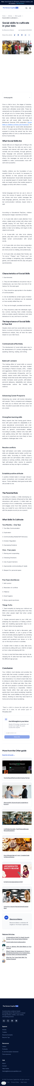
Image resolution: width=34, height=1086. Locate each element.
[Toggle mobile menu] (30, 8)
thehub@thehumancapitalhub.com (11, 1071)
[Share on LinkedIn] (21, 35)
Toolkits (4, 1032)
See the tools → (20, 3)
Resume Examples (7, 1035)
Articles (10, 16)
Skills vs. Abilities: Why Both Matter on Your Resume (18, 947)
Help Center (5, 1068)
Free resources (6, 1054)
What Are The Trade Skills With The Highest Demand (16, 958)
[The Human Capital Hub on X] (8, 1020)
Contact (4, 1066)
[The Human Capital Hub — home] (10, 8)
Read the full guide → (8, 755)
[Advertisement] (17, 72)
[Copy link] (29, 35)
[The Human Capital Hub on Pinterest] (16, 1020)
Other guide (18, 16)
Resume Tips (6, 1037)
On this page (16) (8, 97)
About (4, 1063)
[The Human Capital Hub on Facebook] (12, 1020)
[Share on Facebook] (18, 35)
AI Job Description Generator (10, 1051)
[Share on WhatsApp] (25, 35)
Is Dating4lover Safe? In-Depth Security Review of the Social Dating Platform (17, 938)
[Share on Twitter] (14, 35)
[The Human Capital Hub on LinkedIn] (3, 1020)
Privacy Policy (15, 1082)
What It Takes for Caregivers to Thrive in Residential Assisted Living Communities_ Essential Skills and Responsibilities (18, 952)
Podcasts (5, 1049)
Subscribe (17, 737)
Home (4, 16)
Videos (4, 1046)
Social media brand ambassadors (16, 942)
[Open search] (26, 8)
